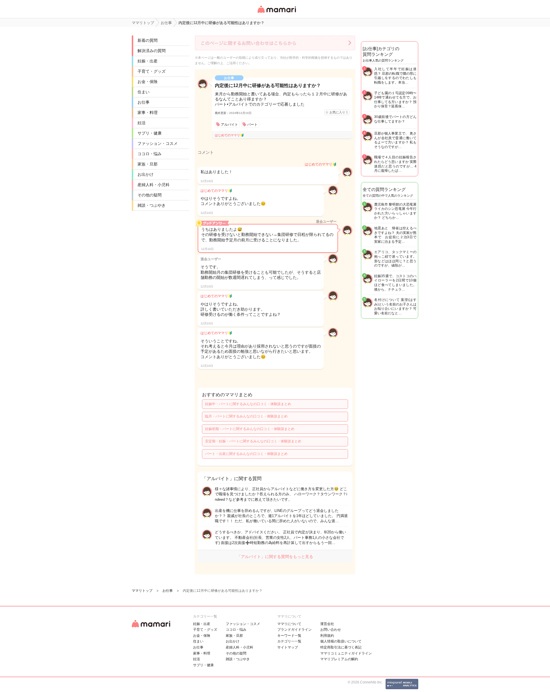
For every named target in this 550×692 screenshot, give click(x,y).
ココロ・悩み (150, 153)
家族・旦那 (148, 164)
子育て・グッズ (152, 71)
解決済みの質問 (152, 50)
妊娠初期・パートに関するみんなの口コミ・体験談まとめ (249, 429)
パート (252, 125)
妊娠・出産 (148, 61)
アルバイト (229, 125)
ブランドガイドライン (294, 630)
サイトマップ (287, 647)
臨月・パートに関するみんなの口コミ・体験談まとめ (246, 416)
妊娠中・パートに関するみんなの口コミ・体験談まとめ (248, 404)
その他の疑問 (150, 195)
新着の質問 (148, 40)
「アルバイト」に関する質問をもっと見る (275, 556)
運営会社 (327, 624)
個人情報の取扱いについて (341, 641)
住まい (144, 92)
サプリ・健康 (150, 133)
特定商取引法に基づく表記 (341, 647)
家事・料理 (148, 112)
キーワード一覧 (289, 636)
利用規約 (327, 636)
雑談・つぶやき (152, 205)
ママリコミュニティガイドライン (346, 653)
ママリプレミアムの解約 (339, 659)
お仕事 (144, 102)
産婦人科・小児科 (154, 184)
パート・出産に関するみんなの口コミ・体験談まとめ (246, 454)
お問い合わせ (330, 630)
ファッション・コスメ (158, 143)
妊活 (142, 123)
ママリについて (289, 624)
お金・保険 (148, 81)
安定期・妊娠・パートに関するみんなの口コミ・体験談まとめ (253, 441)
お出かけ (146, 174)
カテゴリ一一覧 (289, 641)
